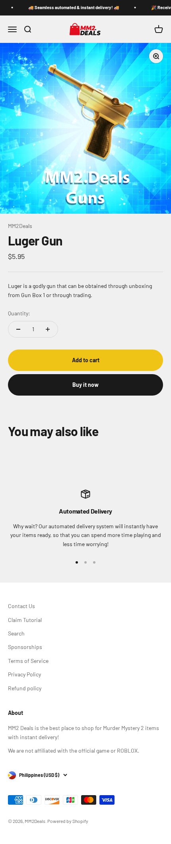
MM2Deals (20, 225)
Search (16, 633)
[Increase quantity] (48, 329)
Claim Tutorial (25, 619)
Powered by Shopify (67, 821)
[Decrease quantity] (18, 329)
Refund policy (24, 688)
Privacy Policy (24, 674)
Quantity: (19, 313)
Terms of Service (28, 660)
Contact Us (21, 606)
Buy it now (85, 384)
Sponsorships (25, 646)
